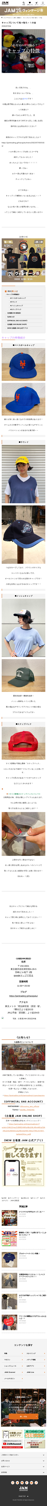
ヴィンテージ (14, 1198)
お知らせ (25, 1198)
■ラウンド (13, 302)
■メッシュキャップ (16, 305)
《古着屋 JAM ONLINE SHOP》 (17, 324)
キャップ (35, 1198)
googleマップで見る (23, 975)
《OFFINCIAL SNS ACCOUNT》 (17, 321)
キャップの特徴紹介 (13, 294)
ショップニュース (10, 1366)
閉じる (14, 291)
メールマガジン (9, 1378)
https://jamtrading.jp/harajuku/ (23, 996)
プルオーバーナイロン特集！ (29, 1253)
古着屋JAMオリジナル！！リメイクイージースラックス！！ (32, 1275)
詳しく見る (23, 1416)
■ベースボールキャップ (18, 298)
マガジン (7, 1360)
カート (36, 4)
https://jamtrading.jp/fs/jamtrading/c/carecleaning (24, 1095)
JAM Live (30, 1372)
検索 (24, 4)
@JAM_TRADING (27, 1110)
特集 (5, 1353)
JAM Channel (9, 1372)
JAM (4, 1198)
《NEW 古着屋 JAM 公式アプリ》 (18, 328)
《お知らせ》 (11, 317)
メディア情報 (31, 1360)
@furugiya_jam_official (29, 1106)
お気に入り (30, 4)
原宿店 (16, 1200)
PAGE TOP (22, 1496)
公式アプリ (30, 1366)
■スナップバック (15, 309)
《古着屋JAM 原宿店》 (14, 313)
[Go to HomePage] (2, 17)
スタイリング (31, 1353)
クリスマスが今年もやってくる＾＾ (32, 1212)
